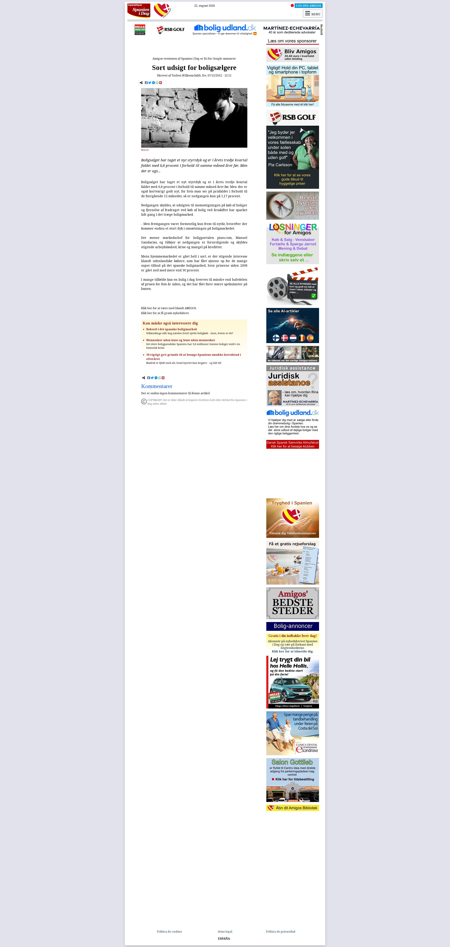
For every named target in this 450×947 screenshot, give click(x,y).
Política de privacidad (280, 931)
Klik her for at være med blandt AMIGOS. (169, 308)
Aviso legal (225, 931)
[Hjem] (138, 10)
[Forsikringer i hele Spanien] (310, 29)
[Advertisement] (194, 47)
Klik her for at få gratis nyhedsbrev (165, 313)
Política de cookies (169, 931)
